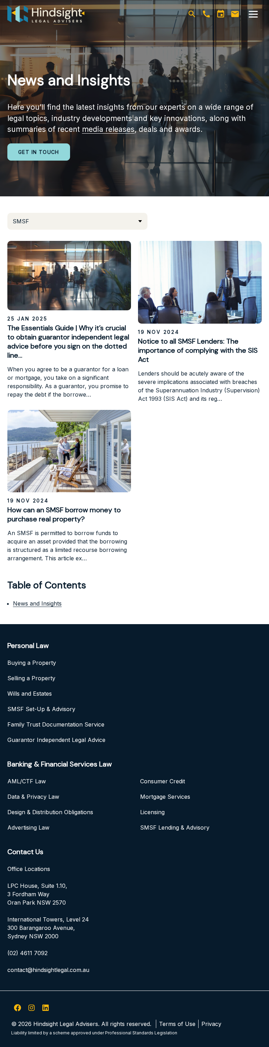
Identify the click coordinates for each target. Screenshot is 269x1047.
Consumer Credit (162, 781)
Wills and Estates (29, 693)
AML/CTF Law (26, 781)
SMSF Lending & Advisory (174, 827)
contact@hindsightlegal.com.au (48, 969)
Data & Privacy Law (33, 796)
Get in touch (38, 152)
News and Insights (37, 603)
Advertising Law (28, 827)
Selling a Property (31, 678)
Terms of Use (177, 1023)
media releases (108, 129)
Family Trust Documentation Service (55, 724)
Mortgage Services (165, 796)
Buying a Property (31, 662)
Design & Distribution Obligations (50, 812)
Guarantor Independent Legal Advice (56, 739)
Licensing (152, 812)
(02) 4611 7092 (27, 953)
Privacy (211, 1023)
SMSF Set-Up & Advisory (41, 708)
